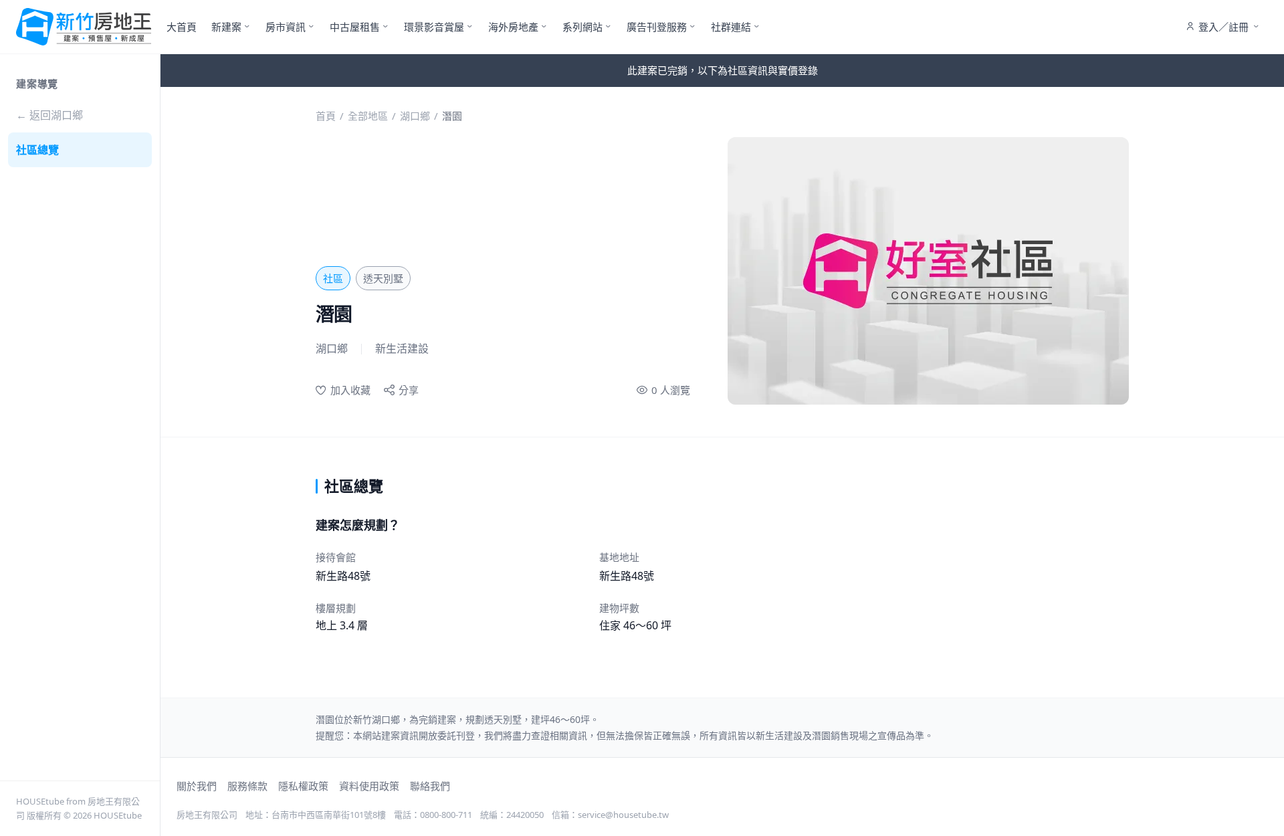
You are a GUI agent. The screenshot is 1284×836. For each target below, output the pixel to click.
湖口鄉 (415, 115)
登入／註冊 (1223, 26)
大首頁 (182, 26)
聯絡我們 (430, 786)
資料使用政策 (369, 786)
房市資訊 (285, 26)
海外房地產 (513, 26)
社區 (333, 278)
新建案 (226, 26)
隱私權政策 (303, 786)
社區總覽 (37, 149)
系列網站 (582, 26)
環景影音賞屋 (434, 26)
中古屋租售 (355, 26)
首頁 (326, 115)
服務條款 (247, 786)
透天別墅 (383, 278)
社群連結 (731, 26)
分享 (409, 390)
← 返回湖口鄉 (49, 115)
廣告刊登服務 (657, 26)
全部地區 (368, 115)
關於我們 (197, 786)
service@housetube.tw (623, 815)
